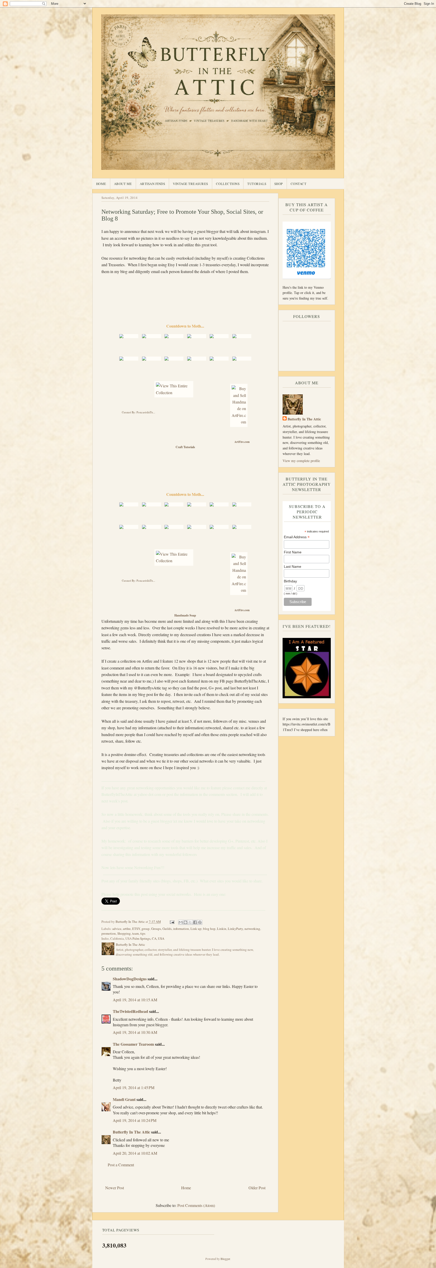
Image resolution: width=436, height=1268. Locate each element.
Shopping (124, 933)
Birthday (290, 581)
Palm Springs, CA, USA (148, 938)
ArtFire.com (242, 442)
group (146, 928)
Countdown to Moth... (185, 326)
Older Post (257, 1187)
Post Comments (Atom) (196, 1205)
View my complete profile (301, 460)
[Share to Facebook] (195, 922)
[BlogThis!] (185, 922)
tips (142, 933)
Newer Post (114, 1187)
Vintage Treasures (190, 183)
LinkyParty (235, 928)
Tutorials (256, 183)
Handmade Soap (185, 615)
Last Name (292, 566)
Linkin (221, 928)
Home (101, 183)
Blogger (225, 1259)
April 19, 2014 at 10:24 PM (134, 1120)
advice (116, 928)
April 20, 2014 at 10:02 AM (135, 1153)
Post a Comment (121, 1164)
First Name (293, 552)
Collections (228, 183)
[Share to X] (190, 922)
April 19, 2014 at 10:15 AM (135, 999)
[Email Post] (171, 921)
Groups (156, 928)
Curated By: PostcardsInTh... (138, 412)
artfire (127, 928)
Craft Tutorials (185, 447)
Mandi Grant (124, 1099)
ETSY (136, 928)
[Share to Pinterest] (199, 922)
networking (252, 928)
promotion (108, 933)
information (181, 928)
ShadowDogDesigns (130, 979)
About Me (123, 183)
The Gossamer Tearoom (133, 1044)
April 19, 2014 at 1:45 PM (133, 1087)
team (135, 933)
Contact (299, 183)
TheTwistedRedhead (130, 1011)
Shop (278, 183)
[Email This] (180, 922)
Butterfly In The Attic (131, 1132)
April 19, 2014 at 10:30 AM (135, 1032)
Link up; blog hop (202, 928)
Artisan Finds (152, 183)
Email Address (297, 537)
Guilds (167, 928)
